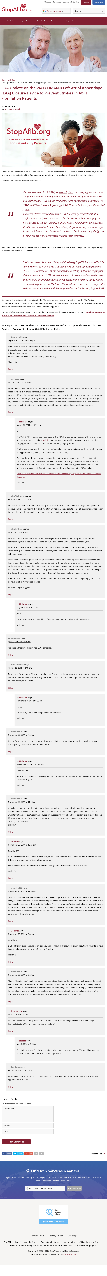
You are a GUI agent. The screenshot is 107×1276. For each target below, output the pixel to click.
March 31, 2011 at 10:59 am (29, 425)
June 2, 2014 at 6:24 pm (27, 1044)
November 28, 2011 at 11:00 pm (22, 802)
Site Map (72, 1235)
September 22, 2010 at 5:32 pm (21, 340)
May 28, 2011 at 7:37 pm (27, 607)
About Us (47, 2)
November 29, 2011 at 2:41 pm (21, 934)
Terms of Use (37, 1235)
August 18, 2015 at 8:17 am (20, 1070)
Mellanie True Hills (13, 109)
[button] (28, 1153)
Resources (76, 21)
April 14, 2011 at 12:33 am (19, 499)
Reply (10, 369)
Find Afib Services (90, 21)
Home (4, 80)
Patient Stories (56, 21)
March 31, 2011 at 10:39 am (20, 382)
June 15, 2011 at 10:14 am (19, 641)
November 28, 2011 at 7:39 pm (30, 764)
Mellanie (23, 421)
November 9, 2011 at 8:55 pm (30, 701)
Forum (103, 21)
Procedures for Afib (39, 21)
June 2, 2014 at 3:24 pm (18, 1014)
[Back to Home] (17, 8)
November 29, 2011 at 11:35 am (22, 891)
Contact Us (57, 2)
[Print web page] (36, 1153)
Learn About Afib (8, 21)
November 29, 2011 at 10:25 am (22, 845)
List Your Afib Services (71, 2)
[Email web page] (41, 1153)
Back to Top (97, 1153)
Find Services (74, 1188)
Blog (67, 21)
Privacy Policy (56, 1235)
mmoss (22, 1040)
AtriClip (46, 440)
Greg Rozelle (16, 1011)
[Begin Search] (102, 10)
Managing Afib (23, 21)
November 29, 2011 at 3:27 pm (21, 975)
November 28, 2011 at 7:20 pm (21, 735)
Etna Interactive (69, 1254)
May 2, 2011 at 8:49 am (18, 532)
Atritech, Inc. (66, 192)
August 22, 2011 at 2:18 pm (20, 668)
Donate (86, 3)
